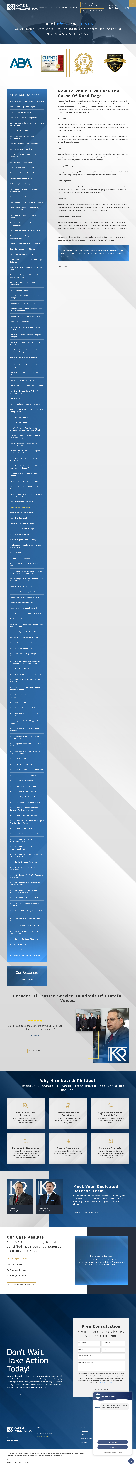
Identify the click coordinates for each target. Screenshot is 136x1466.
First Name (82, 1342)
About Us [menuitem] (43, 7)
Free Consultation (92, 11)
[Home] (22, 7)
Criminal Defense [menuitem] (61, 7)
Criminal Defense (87, 1439)
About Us (84, 1431)
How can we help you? (85, 1362)
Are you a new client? (85, 1355)
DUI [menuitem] (50, 7)
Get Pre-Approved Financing (92, 4)
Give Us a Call (15, 1395)
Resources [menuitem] (74, 7)
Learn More (27, 980)
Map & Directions (43, 1436)
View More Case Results (21, 1285)
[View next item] (70, 82)
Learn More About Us (86, 1212)
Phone (80, 1349)
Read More (34, 1051)
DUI (82, 1435)
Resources (85, 1442)
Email (105, 1349)
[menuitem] (27, 101)
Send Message (101, 1389)
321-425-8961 (118, 8)
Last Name (106, 1342)
